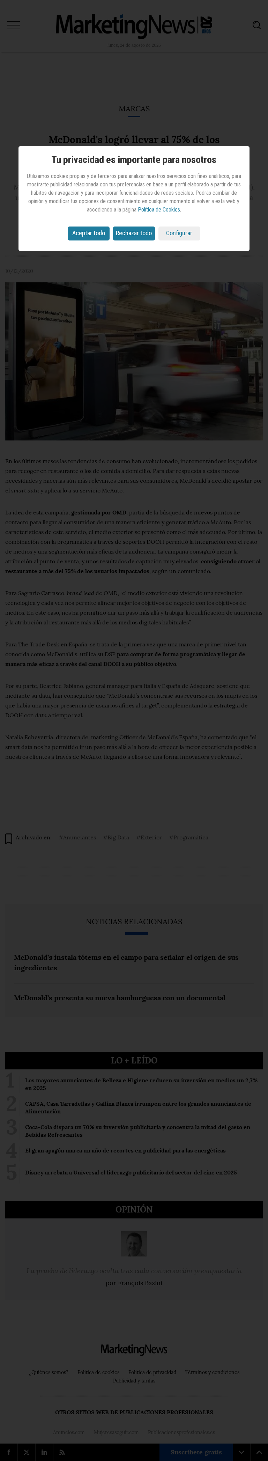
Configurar (179, 233)
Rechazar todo (134, 233)
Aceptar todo (88, 233)
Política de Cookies (159, 209)
